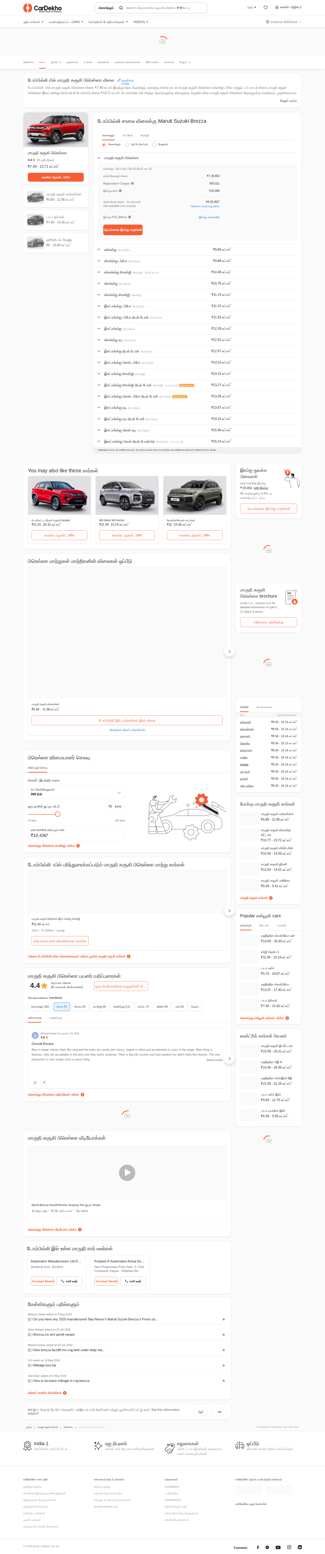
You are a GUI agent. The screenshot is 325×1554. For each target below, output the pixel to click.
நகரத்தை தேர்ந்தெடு (283, 21)
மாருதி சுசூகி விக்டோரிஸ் (277, 848)
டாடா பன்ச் (267, 968)
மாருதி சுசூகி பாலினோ (275, 880)
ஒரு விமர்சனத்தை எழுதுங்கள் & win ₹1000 (121, 900)
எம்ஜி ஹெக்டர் (270, 952)
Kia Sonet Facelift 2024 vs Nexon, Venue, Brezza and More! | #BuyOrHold (177, 1119)
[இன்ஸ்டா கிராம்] (289, 1462)
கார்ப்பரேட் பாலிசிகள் (34, 1427)
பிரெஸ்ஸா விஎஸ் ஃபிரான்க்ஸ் (59, 639)
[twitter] (267, 1462)
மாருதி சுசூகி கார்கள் (254, 898)
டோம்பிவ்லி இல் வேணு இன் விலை (194, 630)
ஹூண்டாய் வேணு (177, 613)
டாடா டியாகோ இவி (273, 1110)
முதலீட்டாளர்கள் (32, 1433)
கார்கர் (244, 778)
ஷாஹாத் (245, 736)
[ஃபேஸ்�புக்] (258, 1462)
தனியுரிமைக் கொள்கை (35, 1420)
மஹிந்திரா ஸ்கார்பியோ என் (278, 935)
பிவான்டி (245, 743)
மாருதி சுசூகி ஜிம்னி (274, 864)
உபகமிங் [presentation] (281, 925)
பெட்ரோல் (128, 135)
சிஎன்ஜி (145, 135)
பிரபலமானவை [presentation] (264, 707)
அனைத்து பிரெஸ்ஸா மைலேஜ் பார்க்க (51, 755)
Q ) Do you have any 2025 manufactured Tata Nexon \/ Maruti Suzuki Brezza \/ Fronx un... (93, 1233)
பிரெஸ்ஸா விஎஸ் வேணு (194, 639)
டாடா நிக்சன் (106, 613)
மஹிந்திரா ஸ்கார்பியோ (275, 984)
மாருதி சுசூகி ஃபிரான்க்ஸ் (45, 613)
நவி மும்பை (247, 785)
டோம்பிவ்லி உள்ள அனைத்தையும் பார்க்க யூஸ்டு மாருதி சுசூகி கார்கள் (82, 870)
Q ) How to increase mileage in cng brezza (58, 1294)
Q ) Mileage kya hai (42, 1279)
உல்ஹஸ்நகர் (247, 729)
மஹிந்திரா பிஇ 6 (271, 1062)
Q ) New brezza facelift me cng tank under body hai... (66, 1264)
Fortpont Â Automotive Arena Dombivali (127, 1175)
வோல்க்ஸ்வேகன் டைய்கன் (181, 520)
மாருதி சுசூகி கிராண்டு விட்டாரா (276, 832)
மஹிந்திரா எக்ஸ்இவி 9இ (276, 1078)
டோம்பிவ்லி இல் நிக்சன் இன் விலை (127, 630)
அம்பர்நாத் (246, 750)
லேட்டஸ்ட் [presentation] (264, 925)
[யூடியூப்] (278, 1462)
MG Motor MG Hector (111, 520)
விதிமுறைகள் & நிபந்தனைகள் (39, 1414)
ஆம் (201, 1325)
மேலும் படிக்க (288, 100)
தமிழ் (250, 7)
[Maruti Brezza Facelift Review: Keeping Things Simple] (76, 1087)
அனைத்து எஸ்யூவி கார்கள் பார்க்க (262, 1018)
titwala (244, 764)
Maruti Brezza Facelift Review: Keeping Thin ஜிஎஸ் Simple (66, 1119)
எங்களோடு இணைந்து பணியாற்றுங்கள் (44, 1407)
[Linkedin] (300, 1462)
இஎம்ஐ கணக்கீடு (209, 217)
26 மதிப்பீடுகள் (45, 160)
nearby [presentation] (244, 707)
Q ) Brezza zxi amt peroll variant (51, 1248)
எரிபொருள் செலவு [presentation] (37, 677)
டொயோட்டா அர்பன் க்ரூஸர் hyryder (51, 520)
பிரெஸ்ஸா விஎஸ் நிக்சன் (127, 639)
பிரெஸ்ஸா (28, 62)
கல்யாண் (245, 722)
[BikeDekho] (248, 1425)
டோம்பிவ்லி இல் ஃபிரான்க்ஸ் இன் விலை (60, 630)
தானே (244, 757)
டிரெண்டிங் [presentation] (245, 925)
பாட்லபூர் (245, 771)
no (219, 1325)
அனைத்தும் (108, 135)
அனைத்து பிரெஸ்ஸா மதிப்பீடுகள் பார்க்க (53, 1008)
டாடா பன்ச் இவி (271, 1094)
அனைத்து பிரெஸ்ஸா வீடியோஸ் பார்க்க (52, 1143)
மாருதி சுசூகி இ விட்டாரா (277, 1046)
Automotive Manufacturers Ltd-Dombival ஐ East (59, 1175)
